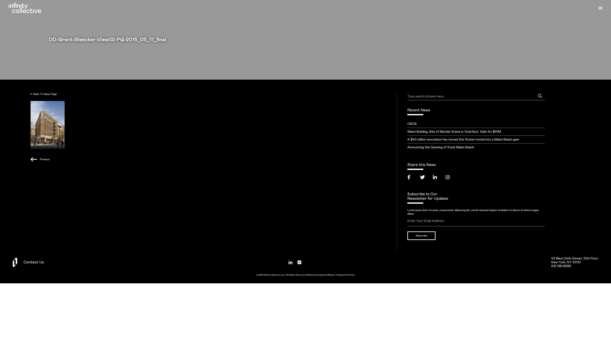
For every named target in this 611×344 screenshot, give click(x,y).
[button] (600, 8)
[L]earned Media (326, 275)
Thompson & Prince (345, 275)
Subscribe (421, 235)
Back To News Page (45, 94)
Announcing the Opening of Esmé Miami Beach (440, 147)
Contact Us (34, 262)
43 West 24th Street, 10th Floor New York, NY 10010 (574, 260)
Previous (45, 159)
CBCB (412, 123)
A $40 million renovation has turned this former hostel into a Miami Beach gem (463, 139)
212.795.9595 (561, 266)
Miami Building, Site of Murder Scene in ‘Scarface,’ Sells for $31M (454, 131)
